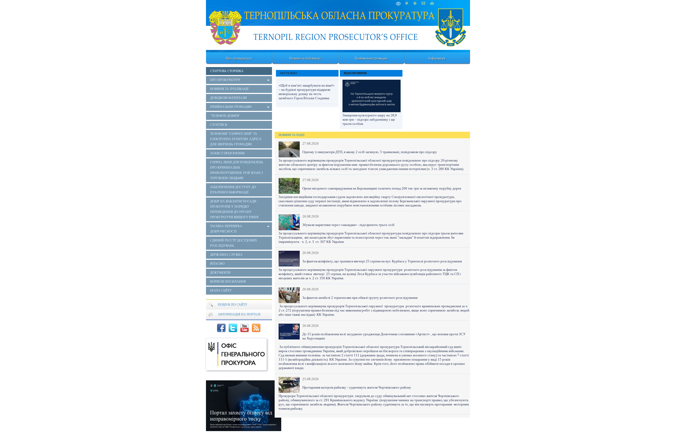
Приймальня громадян (371, 58)
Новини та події (291, 134)
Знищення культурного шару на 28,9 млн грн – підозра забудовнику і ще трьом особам (369, 119)
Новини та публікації (305, 58)
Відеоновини (355, 73)
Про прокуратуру (239, 58)
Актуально (288, 73)
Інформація (437, 58)
